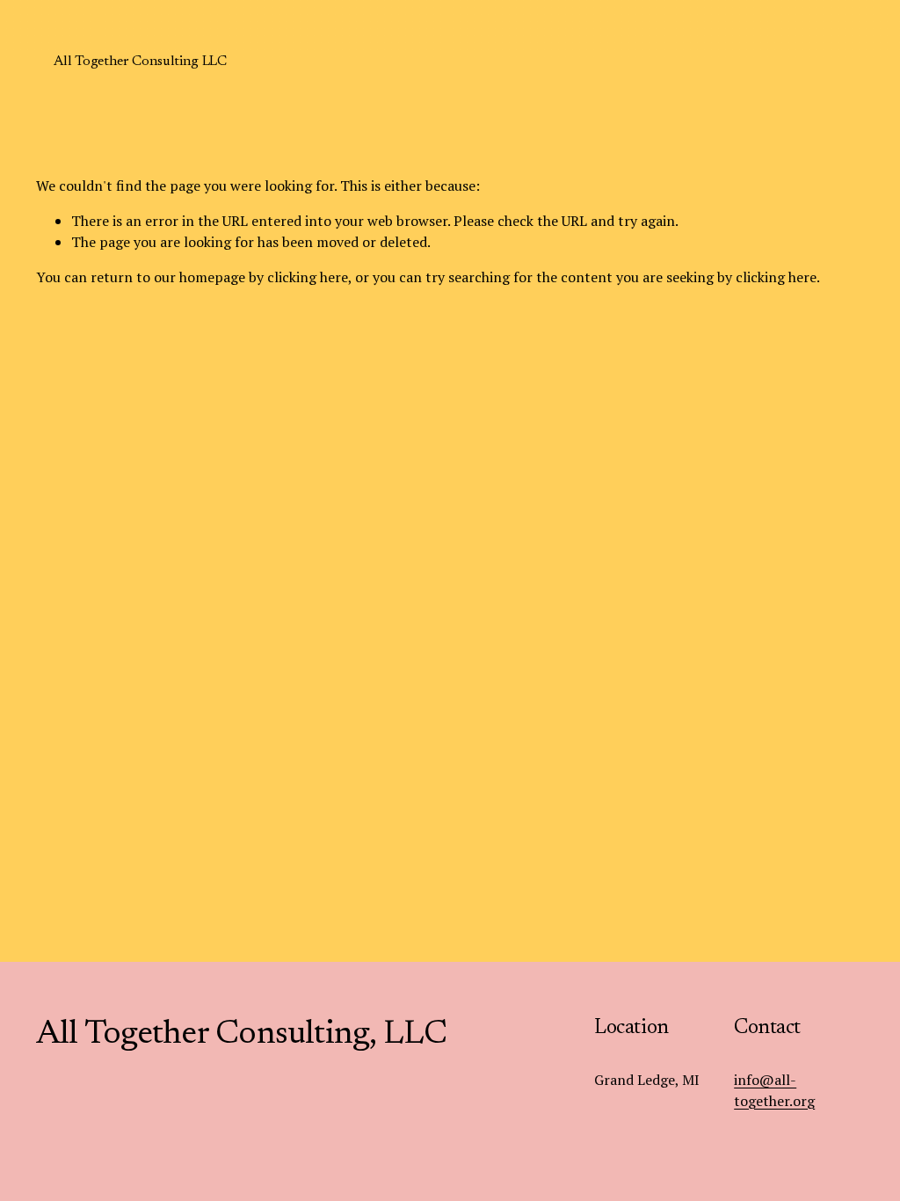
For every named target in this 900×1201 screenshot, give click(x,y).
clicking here (307, 277)
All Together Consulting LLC (140, 62)
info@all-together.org (774, 1090)
